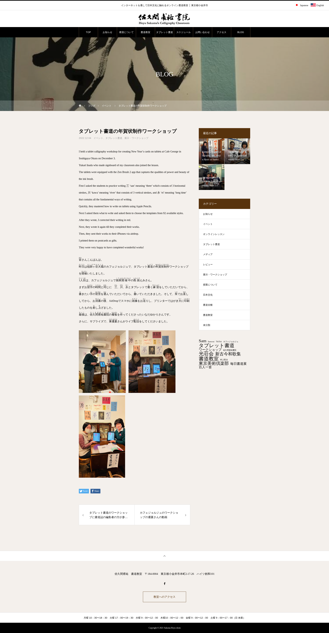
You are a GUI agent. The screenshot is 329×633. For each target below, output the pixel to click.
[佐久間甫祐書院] (164, 18)
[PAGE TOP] (164, 556)
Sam (202, 341)
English (320, 5)
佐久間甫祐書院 (229, 350)
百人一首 (205, 367)
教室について (126, 32)
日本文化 (208, 295)
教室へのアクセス (164, 596)
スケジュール (183, 32)
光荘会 (206, 353)
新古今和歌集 (228, 354)
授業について (210, 284)
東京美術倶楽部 (214, 363)
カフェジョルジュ (230, 342)
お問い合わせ (202, 32)
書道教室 (145, 32)
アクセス (221, 32)
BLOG (240, 32)
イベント (98, 138)
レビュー (208, 264)
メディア (208, 254)
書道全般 (208, 305)
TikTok (219, 342)
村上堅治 (224, 360)
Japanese (303, 5)
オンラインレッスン (214, 234)
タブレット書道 (164, 32)
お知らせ (107, 32)
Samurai (211, 342)
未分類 (206, 325)
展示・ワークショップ (136, 138)
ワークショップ (210, 349)
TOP (88, 32)
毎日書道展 (238, 363)
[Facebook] (164, 583)
